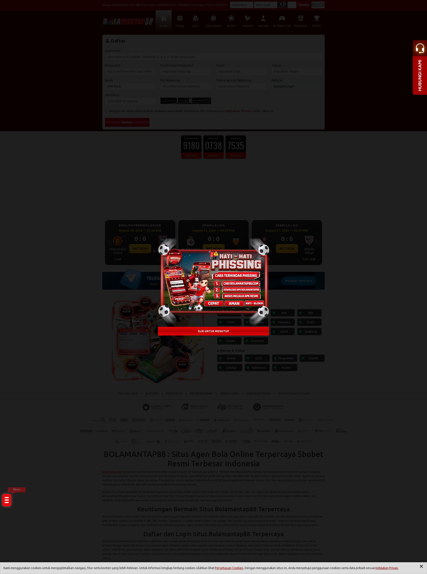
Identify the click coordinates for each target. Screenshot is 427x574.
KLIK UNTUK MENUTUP (213, 331)
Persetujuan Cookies (229, 568)
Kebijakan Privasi (386, 568)
